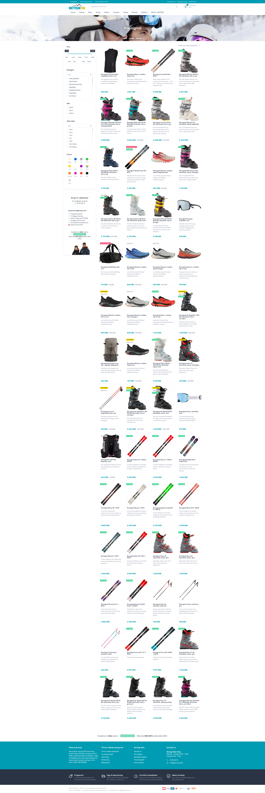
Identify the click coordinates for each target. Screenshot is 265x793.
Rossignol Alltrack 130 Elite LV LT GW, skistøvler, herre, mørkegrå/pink (111, 124)
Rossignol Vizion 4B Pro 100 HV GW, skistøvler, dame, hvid (161, 365)
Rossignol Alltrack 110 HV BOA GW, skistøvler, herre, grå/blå (136, 124)
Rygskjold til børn (75, 90)
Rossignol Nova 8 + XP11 (110, 556)
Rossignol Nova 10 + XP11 (110, 508)
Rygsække (72, 93)
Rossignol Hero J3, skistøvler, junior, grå (161, 557)
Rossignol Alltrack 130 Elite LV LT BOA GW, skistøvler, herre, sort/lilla (189, 702)
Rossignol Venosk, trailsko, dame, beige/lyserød (163, 171)
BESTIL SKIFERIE (157, 12)
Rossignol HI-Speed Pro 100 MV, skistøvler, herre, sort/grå (189, 317)
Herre (71, 110)
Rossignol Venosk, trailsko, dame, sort (137, 364)
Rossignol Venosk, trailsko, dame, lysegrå (163, 268)
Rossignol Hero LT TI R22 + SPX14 (162, 460)
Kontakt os (137, 751)
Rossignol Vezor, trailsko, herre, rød (162, 316)
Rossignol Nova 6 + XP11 (136, 508)
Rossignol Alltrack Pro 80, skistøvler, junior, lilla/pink (188, 171)
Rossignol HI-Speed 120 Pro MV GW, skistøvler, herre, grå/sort (137, 702)
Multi (87, 169)
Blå (75, 162)
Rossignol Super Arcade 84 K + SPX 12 (163, 509)
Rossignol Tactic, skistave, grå (189, 605)
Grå (81, 162)
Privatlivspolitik (139, 760)
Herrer (73, 12)
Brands (134, 12)
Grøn (87, 162)
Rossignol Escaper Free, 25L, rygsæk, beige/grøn (110, 364)
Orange (69, 176)
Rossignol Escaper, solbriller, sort (186, 220)
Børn (90, 12)
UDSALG (144, 12)
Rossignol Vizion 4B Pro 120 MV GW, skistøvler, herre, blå (109, 172)
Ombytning (105, 757)
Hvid (75, 169)
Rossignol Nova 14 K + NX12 (189, 508)
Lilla (81, 169)
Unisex (71, 113)
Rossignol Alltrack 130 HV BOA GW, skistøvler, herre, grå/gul (162, 220)
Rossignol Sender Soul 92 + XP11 (137, 171)
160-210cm (73, 144)
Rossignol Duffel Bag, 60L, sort (110, 268)
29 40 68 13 (174, 760)
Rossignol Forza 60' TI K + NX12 (136, 653)
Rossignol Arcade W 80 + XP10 (162, 75)
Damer (81, 12)
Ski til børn (72, 96)
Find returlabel (139, 763)
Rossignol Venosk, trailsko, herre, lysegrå (137, 316)
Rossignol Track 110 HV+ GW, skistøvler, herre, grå (162, 123)
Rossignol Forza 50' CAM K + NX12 (162, 653)
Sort (87, 176)
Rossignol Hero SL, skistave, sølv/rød (160, 605)
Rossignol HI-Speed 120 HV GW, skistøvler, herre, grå (110, 701)
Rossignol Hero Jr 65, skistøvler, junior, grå (187, 653)
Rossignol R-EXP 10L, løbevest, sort (108, 460)
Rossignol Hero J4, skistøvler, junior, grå (187, 557)
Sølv (69, 183)
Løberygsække (74, 78)
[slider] (67, 54)
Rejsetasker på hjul (75, 84)
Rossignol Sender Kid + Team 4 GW (187, 460)
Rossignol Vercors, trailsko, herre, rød (189, 268)
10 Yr (70, 130)
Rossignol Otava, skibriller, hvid (189, 412)
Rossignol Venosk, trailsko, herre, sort (111, 316)
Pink (75, 176)
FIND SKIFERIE (82, 762)
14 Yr (70, 135)
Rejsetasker (73, 81)
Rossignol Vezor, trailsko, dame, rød (136, 75)
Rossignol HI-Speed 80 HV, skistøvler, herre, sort (162, 412)
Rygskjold (72, 87)
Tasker (125, 12)
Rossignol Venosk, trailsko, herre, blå (137, 268)
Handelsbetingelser (140, 757)
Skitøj (98, 12)
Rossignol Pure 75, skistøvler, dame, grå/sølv (162, 701)
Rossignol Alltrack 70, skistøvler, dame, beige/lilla (189, 123)
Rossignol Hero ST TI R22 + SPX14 (137, 460)
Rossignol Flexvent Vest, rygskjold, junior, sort (110, 75)
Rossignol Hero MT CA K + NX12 (136, 557)
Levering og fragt (107, 754)
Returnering (192, 1)
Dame (71, 107)
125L (70, 141)
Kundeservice (171, 1)
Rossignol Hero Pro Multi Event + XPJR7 (136, 605)
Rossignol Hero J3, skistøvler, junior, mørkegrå (189, 364)
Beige (69, 162)
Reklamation (105, 763)
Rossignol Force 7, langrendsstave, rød (108, 412)
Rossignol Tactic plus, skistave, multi (109, 653)
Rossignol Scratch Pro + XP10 (110, 605)
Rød (81, 176)
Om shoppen (138, 754)
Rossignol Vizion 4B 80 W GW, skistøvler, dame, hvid (136, 220)
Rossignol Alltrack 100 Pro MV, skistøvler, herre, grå (189, 75)
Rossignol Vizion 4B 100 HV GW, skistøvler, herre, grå (111, 220)
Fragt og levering (182, 1)
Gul (70, 169)
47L (70, 138)
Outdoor (116, 12)
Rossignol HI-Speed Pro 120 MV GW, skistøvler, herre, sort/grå (137, 413)
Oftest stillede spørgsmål (110, 751)
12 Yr (70, 132)
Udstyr (106, 12)
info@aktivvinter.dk (176, 763)
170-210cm (73, 147)
